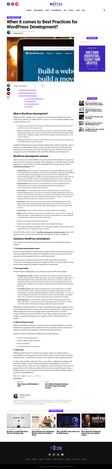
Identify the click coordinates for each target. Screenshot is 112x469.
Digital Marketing (38, 10)
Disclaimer (68, 459)
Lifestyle (71, 10)
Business (29, 10)
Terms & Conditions (58, 459)
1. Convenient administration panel (34, 98)
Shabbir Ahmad (17, 33)
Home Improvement (56, 10)
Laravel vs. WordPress (34, 376)
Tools (83, 10)
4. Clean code (29, 106)
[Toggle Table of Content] (41, 86)
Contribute (49, 459)
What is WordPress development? (28, 90)
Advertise (34, 459)
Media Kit (84, 459)
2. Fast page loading (31, 101)
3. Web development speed (32, 103)
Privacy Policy (76, 459)
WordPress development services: (28, 92)
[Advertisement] (92, 84)
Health (47, 10)
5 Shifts (78, 10)
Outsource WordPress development (28, 95)
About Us (28, 459)
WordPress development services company (51, 232)
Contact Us (41, 459)
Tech (65, 10)
